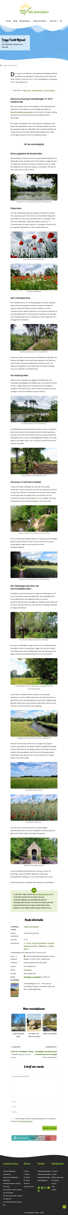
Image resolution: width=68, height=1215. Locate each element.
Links (53, 1187)
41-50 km (27, 1183)
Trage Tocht (26, 90)
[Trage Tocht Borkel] (50, 1031)
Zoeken (54, 1190)
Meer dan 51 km (29, 1187)
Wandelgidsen (42, 1180)
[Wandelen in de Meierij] (15, 996)
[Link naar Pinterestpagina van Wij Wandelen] (39, 1188)
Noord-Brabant (49, 90)
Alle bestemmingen (44, 1174)
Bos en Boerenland (39, 943)
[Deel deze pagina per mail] (48, 1188)
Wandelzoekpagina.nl (43, 894)
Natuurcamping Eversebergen (22, 112)
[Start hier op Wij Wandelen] (34, 15)
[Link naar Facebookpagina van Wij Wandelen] (42, 1188)
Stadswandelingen (44, 1177)
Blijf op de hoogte (57, 1177)
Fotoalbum (28, 970)
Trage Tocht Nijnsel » (31, 927)
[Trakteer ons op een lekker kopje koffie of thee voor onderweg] (64, 1207)
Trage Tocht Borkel (50, 1034)
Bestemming (25, 21)
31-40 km (27, 1180)
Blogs (15, 21)
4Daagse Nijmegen (44, 1171)
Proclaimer (55, 1180)
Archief (54, 1174)
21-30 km (27, 1177)
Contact (54, 1171)
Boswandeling (37, 90)
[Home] (1, 65)
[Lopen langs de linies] (18, 1031)
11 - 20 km (27, 943)
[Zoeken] (61, 21)
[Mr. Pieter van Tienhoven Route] (34, 1031)
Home (8, 21)
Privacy (54, 1183)
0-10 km (26, 1171)
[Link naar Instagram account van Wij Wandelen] (45, 1188)
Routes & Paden (40, 21)
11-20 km (26, 1174)
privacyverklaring (26, 1121)
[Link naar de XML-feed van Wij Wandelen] (39, 1191)
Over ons (53, 21)
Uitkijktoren (42, 946)
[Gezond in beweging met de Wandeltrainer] (34, 1140)
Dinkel (35, 501)
